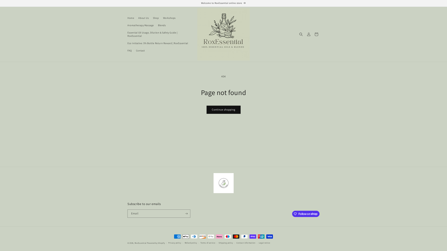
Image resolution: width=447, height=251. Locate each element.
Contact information (245, 243)
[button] (301, 34)
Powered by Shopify (156, 243)
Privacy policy (174, 243)
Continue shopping (223, 109)
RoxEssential (140, 243)
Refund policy (191, 243)
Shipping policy (226, 243)
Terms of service (207, 243)
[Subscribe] (186, 214)
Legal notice (264, 243)
